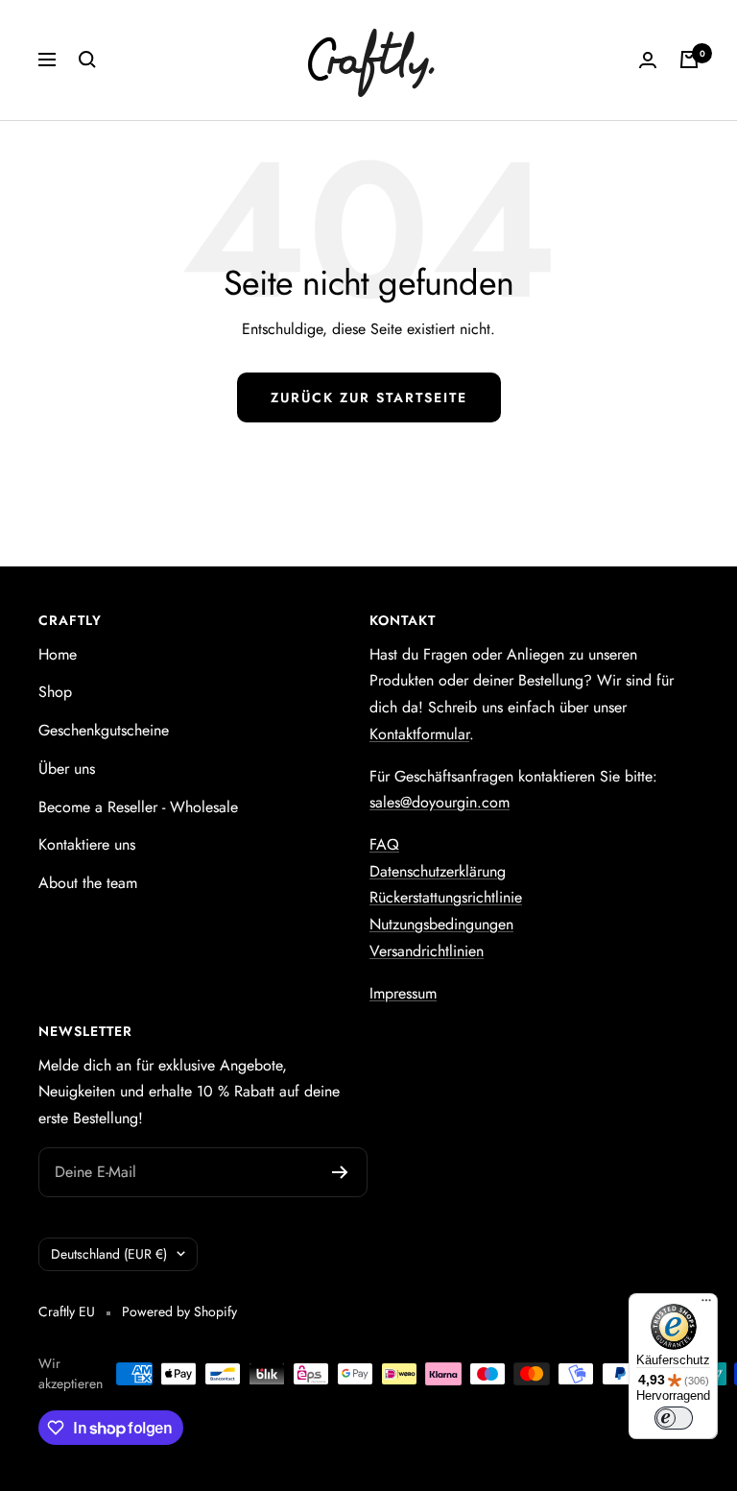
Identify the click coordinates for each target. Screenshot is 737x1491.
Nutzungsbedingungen (441, 924)
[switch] (673, 1418)
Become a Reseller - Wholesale (138, 807)
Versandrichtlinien (426, 951)
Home (57, 654)
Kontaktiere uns (86, 844)
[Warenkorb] (689, 59)
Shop (55, 692)
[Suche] (87, 59)
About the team (87, 883)
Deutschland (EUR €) (109, 1253)
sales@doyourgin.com (439, 802)
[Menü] (706, 1304)
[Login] (647, 60)
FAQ (384, 844)
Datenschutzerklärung (437, 871)
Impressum (403, 993)
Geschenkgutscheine (103, 730)
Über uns (66, 769)
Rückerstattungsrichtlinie (445, 897)
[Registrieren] (340, 1172)
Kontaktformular (419, 734)
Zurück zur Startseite (369, 397)
